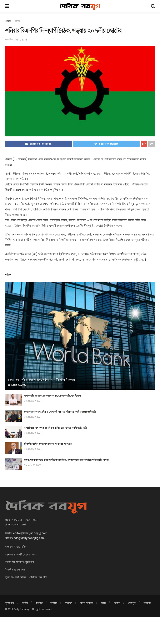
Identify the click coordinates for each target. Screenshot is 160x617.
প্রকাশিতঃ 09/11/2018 (16, 39)
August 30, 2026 (18, 385)
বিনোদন (117, 602)
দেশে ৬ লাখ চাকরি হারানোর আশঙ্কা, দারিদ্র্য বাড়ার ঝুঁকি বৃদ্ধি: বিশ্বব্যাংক (41, 380)
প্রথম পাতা (9, 602)
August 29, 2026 (33, 465)
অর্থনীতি (53, 602)
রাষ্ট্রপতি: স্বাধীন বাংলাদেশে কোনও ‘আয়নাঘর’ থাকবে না (48, 443)
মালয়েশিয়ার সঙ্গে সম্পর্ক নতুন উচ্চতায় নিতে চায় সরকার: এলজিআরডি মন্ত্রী (55, 427)
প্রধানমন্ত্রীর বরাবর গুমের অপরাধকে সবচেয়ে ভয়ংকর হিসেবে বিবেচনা (52, 395)
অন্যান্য (147, 602)
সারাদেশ (68, 602)
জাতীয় (17, 21)
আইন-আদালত (86, 602)
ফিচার (103, 602)
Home (8, 21)
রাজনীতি (39, 602)
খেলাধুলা (132, 602)
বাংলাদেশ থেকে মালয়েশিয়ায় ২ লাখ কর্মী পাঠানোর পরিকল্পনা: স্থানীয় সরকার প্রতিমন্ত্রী (60, 411)
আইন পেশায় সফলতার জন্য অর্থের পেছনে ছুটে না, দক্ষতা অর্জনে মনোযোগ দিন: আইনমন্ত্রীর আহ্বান (66, 459)
